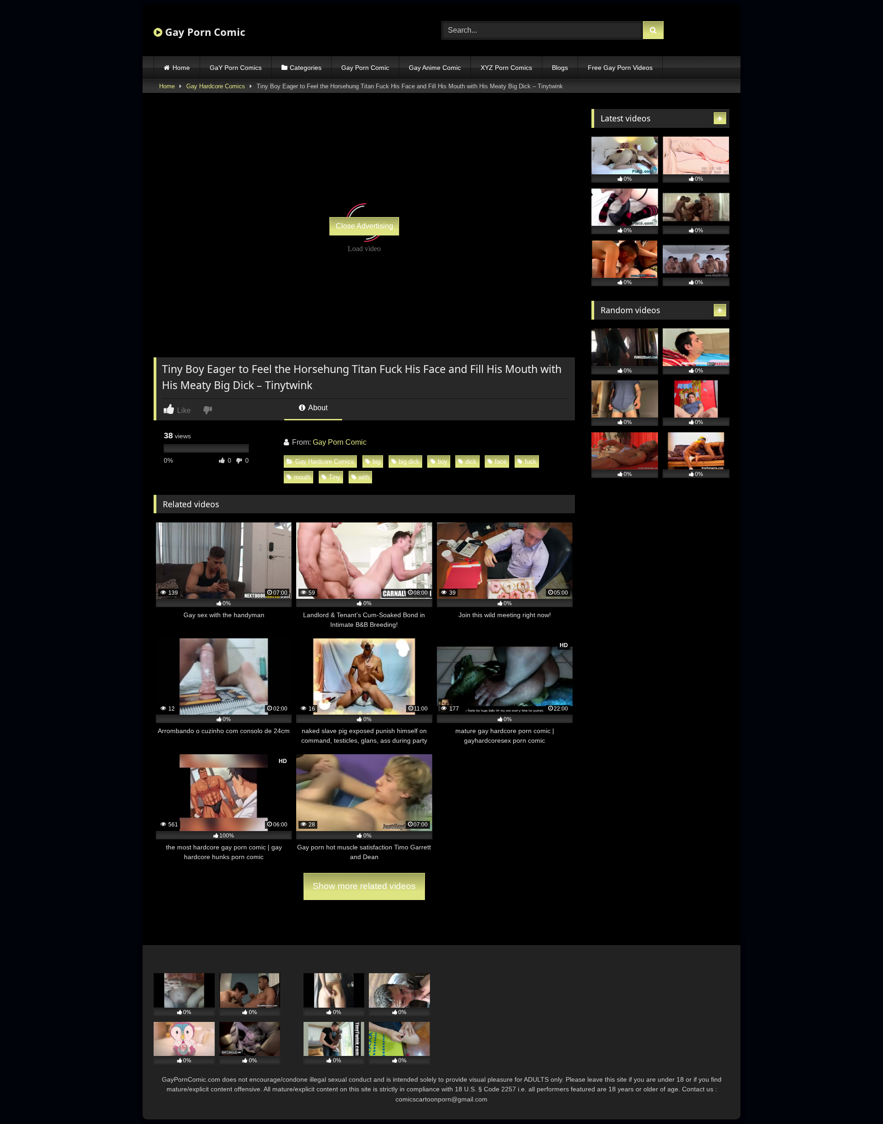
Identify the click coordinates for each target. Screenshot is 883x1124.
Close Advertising (364, 226)
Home (181, 67)
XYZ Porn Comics (506, 67)
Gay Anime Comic (435, 67)
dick (470, 461)
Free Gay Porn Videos (620, 67)
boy (442, 461)
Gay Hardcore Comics (215, 86)
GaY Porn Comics (236, 67)
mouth (302, 477)
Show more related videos (364, 886)
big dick (409, 461)
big (376, 461)
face (500, 461)
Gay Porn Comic (203, 32)
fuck (530, 461)
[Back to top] (854, 1097)
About (317, 408)
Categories (305, 67)
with (364, 477)
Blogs (560, 67)
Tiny (334, 477)
